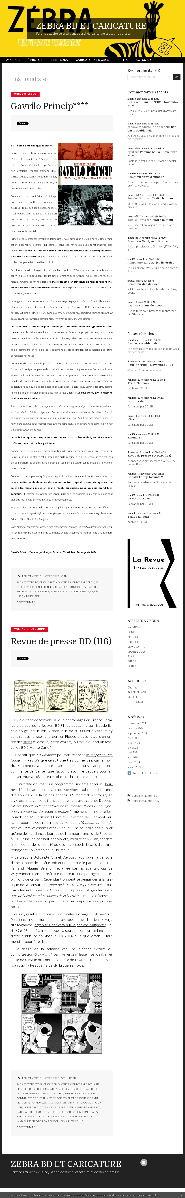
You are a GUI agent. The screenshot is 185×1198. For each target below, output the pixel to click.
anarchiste (57, 591)
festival (85, 1089)
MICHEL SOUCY (136, 651)
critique (93, 582)
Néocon (133, 419)
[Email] (144, 1162)
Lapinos (133, 305)
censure (49, 1107)
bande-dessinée (77, 582)
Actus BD (143, 60)
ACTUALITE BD (68, 1078)
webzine (29, 582)
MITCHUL (133, 697)
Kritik (122, 60)
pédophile (77, 1121)
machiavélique (31, 1116)
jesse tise (58, 1116)
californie (71, 1116)
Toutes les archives (145, 773)
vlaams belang (84, 1107)
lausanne (23, 1093)
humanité (70, 1093)
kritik (20, 587)
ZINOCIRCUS (135, 637)
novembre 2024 (137, 723)
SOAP (131, 656)
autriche (35, 591)
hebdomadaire (46, 1089)
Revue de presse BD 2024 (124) (149, 455)
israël (86, 1112)
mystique (87, 591)
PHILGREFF (134, 642)
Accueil (13, 60)
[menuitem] (14, 60)
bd (36, 582)
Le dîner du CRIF (140, 401)
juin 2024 (133, 747)
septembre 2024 (137, 733)
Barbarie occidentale (152, 128)
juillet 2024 (134, 743)
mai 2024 (133, 752)
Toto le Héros (137, 198)
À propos (34, 60)
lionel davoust (33, 1107)
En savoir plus (151, 1195)
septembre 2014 (70, 1089)
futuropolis (78, 587)
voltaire (53, 1112)
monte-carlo (55, 1093)
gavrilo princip (33, 587)
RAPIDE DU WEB (137, 692)
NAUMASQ (134, 627)
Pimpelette (135, 262)
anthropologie (83, 1102)
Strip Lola (59, 60)
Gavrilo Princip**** (49, 106)
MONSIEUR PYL (136, 646)
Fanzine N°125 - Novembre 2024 (150, 365)
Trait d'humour (153, 177)
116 (58, 1089)
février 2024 (134, 767)
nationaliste (73, 591)
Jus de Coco (151, 284)
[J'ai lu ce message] (181, 1194)
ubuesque (66, 1112)
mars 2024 (134, 762)
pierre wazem (38, 1093)
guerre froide (32, 1121)
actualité (93, 1084)
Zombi (132, 177)
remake (65, 1121)
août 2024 (133, 738)
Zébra (131, 102)
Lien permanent (31, 576)
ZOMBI (131, 632)
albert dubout (77, 1098)
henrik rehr (51, 587)
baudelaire (33, 596)
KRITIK (64, 576)
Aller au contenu (12, 3)
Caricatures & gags (92, 60)
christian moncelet (36, 1102)
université (49, 1098)
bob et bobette (64, 1107)
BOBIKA (132, 666)
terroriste (40, 1112)
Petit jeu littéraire (155, 241)
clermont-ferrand (60, 1102)
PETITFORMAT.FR (137, 702)
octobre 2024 (135, 728)
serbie (45, 591)
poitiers (62, 1098)
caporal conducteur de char (146, 127)
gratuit (44, 582)
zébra (53, 582)
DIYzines (132, 687)
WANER (132, 661)
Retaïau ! (134, 437)
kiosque (47, 1116)
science (37, 1098)
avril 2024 (133, 757)
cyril (131, 152)
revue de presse (26, 1089)
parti (97, 1107)
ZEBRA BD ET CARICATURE (91, 26)
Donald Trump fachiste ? (145, 477)
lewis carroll (51, 1121)
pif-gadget (83, 1093)
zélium (77, 1112)
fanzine (62, 582)
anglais (64, 587)
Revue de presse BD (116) (61, 641)
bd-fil (94, 1089)
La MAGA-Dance (139, 498)
